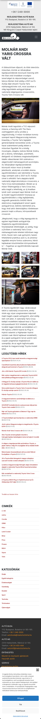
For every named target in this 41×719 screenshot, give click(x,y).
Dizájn (4, 574)
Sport (4, 595)
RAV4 (4, 548)
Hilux (3, 527)
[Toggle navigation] (36, 37)
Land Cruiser (6, 532)
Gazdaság (5, 587)
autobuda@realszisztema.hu (19, 635)
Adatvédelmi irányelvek (20, 716)
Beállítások (20, 711)
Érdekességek (7, 582)
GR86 (4, 523)
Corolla (4, 519)
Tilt (20, 704)
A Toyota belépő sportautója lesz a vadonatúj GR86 (19, 418)
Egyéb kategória (7, 578)
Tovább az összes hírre (10, 494)
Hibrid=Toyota (7, 394)
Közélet (4, 591)
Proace (4, 544)
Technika (5, 599)
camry (4, 515)
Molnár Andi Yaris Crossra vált (12, 431)
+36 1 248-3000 (20, 11)
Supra (4, 552)
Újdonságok (6, 607)
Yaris (3, 557)
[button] (37, 670)
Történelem (6, 603)
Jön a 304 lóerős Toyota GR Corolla (14, 371)
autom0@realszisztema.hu (18, 648)
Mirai (3, 536)
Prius (3, 540)
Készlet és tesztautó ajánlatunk (15, 656)
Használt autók (8, 658)
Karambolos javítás (10, 666)
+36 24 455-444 (16, 645)
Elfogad (20, 698)
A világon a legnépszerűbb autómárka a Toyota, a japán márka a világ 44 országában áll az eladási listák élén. (20, 445)
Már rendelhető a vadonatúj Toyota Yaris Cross (18, 473)
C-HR (4, 511)
